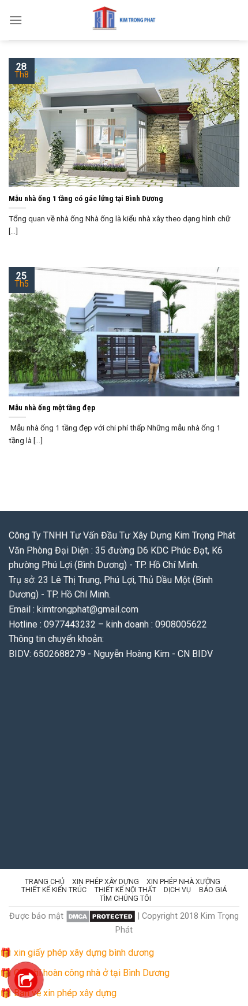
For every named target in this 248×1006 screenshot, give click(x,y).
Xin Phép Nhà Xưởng (183, 882)
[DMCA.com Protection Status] (101, 916)
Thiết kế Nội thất (125, 890)
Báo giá (213, 890)
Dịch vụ (177, 890)
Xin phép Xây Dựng (105, 882)
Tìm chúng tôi (125, 898)
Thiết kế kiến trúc (54, 890)
